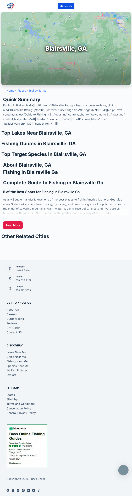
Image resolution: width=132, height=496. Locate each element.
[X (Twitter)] (13, 490)
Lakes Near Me (16, 352)
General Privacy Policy (21, 413)
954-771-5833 (23, 290)
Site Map (12, 399)
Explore (11, 375)
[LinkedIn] (28, 490)
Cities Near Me (16, 356)
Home (10, 90)
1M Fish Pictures (17, 370)
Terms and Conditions (21, 403)
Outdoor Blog (15, 318)
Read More (13, 225)
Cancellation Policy (19, 408)
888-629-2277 (23, 280)
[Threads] (23, 490)
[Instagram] (18, 490)
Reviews (12, 323)
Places (22, 90)
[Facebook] (8, 490)
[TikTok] (38, 490)
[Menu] (123, 6)
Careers (12, 314)
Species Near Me (18, 366)
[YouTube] (33, 490)
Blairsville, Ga (38, 90)
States (11, 395)
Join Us (68, 6)
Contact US (14, 332)
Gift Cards (13, 328)
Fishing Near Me (17, 361)
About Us (13, 309)
